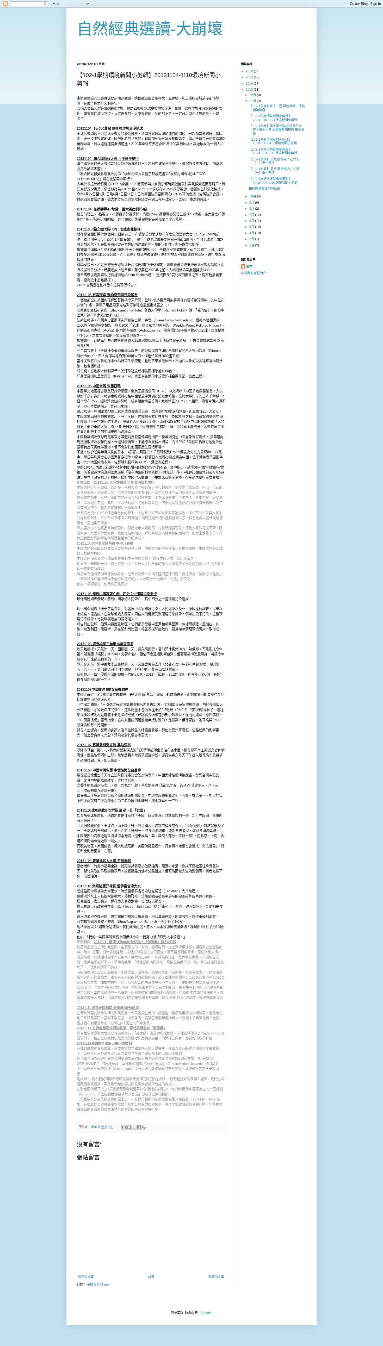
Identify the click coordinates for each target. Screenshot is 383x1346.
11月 (253, 101)
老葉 (249, 266)
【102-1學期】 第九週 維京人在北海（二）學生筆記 (274, 161)
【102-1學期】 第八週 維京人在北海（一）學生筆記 (274, 171)
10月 (253, 196)
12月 (253, 95)
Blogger (206, 1312)
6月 (252, 221)
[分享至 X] (134, 1127)
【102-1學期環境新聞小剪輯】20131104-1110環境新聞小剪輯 (273, 151)
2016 (250, 71)
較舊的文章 (216, 1277)
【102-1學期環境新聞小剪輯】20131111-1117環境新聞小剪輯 (273, 141)
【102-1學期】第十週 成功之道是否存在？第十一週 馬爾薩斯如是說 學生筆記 (276, 129)
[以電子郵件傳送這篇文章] (124, 1127)
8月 (252, 208)
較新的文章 (86, 1277)
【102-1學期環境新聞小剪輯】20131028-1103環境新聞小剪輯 (273, 180)
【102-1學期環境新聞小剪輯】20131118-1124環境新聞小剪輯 (273, 118)
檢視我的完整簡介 (253, 273)
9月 (252, 202)
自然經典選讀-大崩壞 (150, 29)
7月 (252, 215)
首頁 (151, 1277)
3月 (252, 239)
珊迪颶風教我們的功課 (264, 189)
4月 (252, 233)
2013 (250, 89)
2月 (252, 245)
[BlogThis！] (129, 1127)
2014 (250, 83)
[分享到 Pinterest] (143, 1127)
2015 (250, 77)
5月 (252, 227)
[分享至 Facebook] (138, 1127)
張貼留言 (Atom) (98, 1284)
